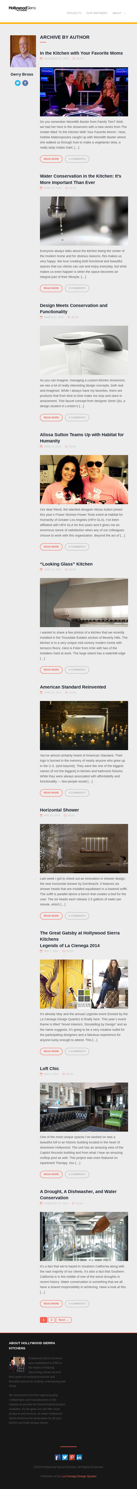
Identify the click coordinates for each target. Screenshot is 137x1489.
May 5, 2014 (51, 1074)
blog (80, 58)
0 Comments (77, 159)
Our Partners (96, 13)
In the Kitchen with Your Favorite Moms (81, 53)
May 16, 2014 (52, 815)
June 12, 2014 (52, 569)
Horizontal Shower (59, 809)
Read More (51, 159)
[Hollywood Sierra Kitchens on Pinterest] (72, 1457)
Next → (63, 1319)
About (117, 13)
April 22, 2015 (53, 188)
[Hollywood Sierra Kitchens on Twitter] (65, 1457)
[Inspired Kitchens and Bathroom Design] (22, 8)
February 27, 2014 (56, 1203)
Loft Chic (49, 1068)
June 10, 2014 (52, 692)
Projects (74, 13)
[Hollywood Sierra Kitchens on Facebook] (58, 1457)
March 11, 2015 (54, 317)
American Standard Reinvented (73, 686)
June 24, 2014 (52, 446)
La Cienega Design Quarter (79, 1476)
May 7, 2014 (51, 951)
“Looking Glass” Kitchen (66, 563)
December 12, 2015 (56, 58)
